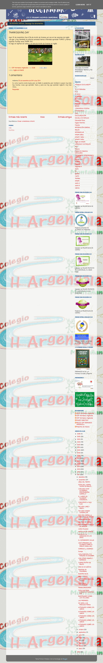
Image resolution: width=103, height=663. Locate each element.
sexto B (77, 186)
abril (80, 640)
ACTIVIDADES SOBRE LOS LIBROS (86, 608)
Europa (80, 551)
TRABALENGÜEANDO (84, 588)
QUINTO (77, 162)
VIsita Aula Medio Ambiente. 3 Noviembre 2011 (86, 592)
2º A (76, 92)
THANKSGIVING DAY (84, 519)
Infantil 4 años (79, 137)
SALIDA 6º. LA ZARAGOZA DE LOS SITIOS (85, 536)
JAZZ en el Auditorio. (84, 567)
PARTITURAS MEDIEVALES (82, 584)
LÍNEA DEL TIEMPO (84, 482)
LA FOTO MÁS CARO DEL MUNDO (86, 580)
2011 (78, 475)
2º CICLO (77, 94)
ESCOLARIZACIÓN (80, 116)
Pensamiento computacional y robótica (84, 156)
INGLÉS (77, 130)
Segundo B (78, 166)
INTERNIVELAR (79, 132)
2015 (78, 464)
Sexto (76, 169)
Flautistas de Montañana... (82, 570)
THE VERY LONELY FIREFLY (83, 507)
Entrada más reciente (18, 117)
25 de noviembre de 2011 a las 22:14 (29, 81)
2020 (79, 450)
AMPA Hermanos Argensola (85, 413)
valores (77, 188)
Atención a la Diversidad (82, 104)
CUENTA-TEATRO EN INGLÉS (84, 563)
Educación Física (80, 120)
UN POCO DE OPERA (84, 522)
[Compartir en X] (43, 68)
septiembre (82, 632)
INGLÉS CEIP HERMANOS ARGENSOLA (84, 423)
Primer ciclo (78, 159)
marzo (81, 643)
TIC (76, 171)
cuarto (77, 176)
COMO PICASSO (83, 529)
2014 (78, 466)
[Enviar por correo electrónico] (40, 68)
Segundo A (78, 164)
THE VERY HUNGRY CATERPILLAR (84, 512)
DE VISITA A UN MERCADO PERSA (84, 604)
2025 (79, 437)
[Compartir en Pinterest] (46, 68)
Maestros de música (83, 427)
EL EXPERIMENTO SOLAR (86, 540)
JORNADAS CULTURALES (83, 144)
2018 (79, 456)
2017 (78, 458)
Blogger (65, 659)
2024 (79, 439)
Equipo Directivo (80, 123)
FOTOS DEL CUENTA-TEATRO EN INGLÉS (84, 486)
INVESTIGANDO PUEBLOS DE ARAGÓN (86, 526)
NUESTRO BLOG (83, 574)
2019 (79, 453)
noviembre (82, 480)
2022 (79, 445)
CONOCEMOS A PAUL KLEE (85, 503)
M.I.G (76, 147)
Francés (77, 125)
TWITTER (11, 130)
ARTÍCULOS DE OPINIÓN (85, 532)
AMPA (77, 101)
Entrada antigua (65, 117)
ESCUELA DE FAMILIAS (82, 118)
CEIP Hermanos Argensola (85, 416)
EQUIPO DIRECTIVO (82, 420)
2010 (78, 652)
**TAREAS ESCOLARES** (83, 85)
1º (75, 87)
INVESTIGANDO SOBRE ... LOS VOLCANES (85, 597)
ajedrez (77, 174)
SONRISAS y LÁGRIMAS (85, 549)
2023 (79, 442)
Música (77, 149)
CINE (10, 128)
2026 (79, 434)
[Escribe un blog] (41, 68)
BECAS (77, 106)
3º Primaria (78, 99)
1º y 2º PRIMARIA (80, 89)
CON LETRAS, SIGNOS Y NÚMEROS (85, 559)
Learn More (80, 5)
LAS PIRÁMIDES (83, 601)
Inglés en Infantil (18, 70)
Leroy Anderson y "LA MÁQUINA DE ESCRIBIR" (86, 555)
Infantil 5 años (79, 139)
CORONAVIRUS (79, 111)
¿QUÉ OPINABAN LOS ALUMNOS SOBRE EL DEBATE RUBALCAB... (85, 544)
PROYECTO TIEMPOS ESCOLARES (81, 152)
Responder (15, 89)
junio (80, 635)
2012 (78, 472)
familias (77, 178)
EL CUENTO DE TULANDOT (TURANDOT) (82, 498)
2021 (78, 447)
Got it (88, 5)
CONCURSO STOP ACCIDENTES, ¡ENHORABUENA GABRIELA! (84, 491)
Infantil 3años (79, 135)
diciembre (82, 477)
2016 (79, 461)
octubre (81, 630)
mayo (81, 638)
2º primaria (78, 97)
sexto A (77, 183)
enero (81, 649)
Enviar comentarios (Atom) (26, 121)
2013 (78, 469)
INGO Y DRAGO (83, 576)
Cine (76, 113)
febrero (81, 646)
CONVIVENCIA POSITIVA (82, 108)
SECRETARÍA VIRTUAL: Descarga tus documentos (26, 23)
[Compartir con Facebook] (44, 68)
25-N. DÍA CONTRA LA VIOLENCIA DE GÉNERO (86, 516)
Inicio (42, 117)
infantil (77, 181)
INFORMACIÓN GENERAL (82, 127)
